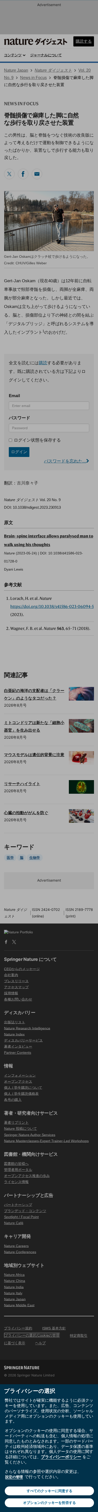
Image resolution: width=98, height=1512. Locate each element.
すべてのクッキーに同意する (49, 1491)
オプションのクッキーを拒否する (49, 1502)
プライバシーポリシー (61, 1456)
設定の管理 (14, 1477)
